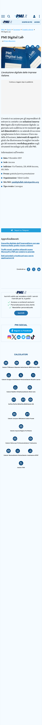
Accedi (37, 22)
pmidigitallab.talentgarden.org (25, 182)
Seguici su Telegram (21, 230)
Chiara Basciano (9, 41)
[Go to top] (37, 717)
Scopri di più (27, 22)
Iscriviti (21, 313)
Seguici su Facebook (22, 331)
